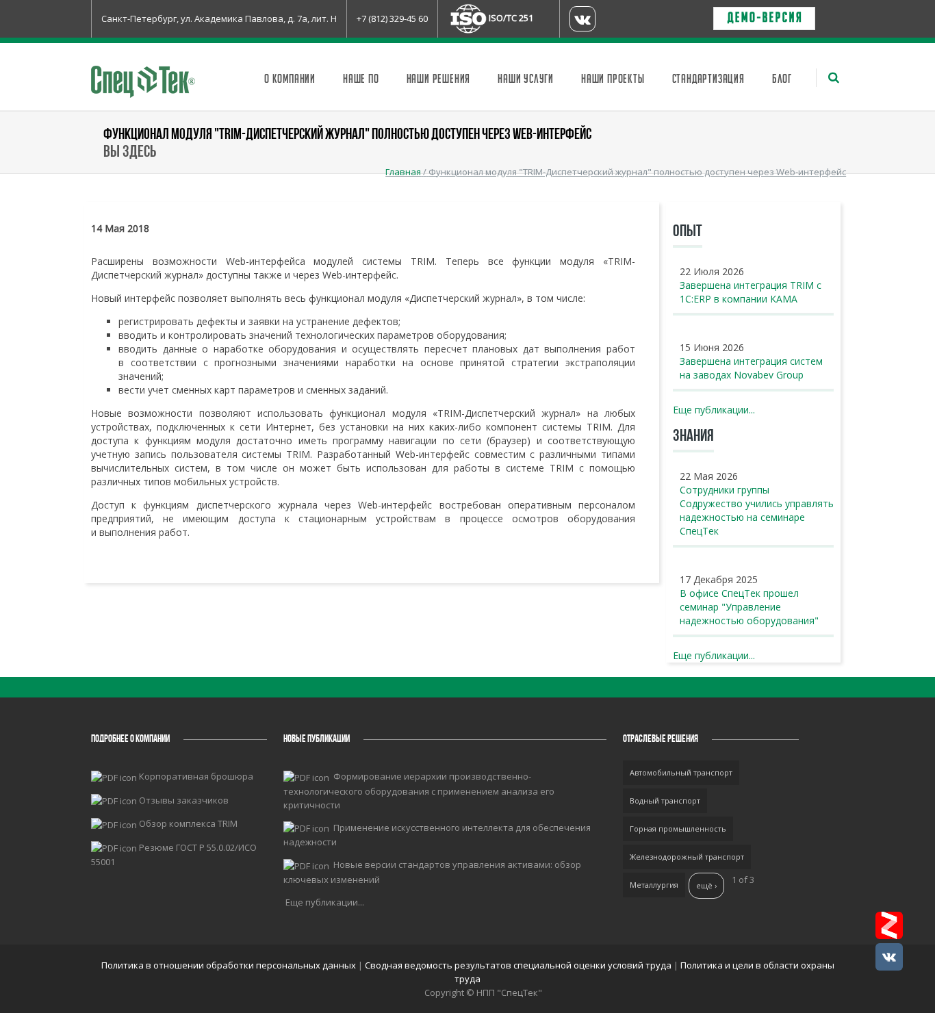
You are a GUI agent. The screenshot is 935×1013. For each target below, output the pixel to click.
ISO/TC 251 (511, 18)
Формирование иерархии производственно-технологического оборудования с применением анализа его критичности (418, 790)
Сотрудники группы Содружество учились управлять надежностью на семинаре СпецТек (757, 510)
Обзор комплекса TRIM (188, 823)
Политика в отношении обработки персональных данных (229, 965)
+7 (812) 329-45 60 (392, 18)
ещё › (706, 885)
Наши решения (439, 79)
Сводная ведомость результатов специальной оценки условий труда (518, 965)
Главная (403, 172)
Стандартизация (708, 79)
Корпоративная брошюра (196, 776)
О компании (290, 79)
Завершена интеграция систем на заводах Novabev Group (751, 368)
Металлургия (654, 885)
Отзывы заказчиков (184, 800)
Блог (782, 79)
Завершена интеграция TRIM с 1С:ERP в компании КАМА (750, 292)
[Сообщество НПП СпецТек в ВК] (889, 957)
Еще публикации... (714, 409)
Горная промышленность (678, 828)
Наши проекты (613, 79)
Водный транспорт (665, 800)
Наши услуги (526, 79)
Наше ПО (361, 79)
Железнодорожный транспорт (687, 856)
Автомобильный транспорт (681, 772)
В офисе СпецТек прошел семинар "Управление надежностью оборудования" (749, 607)
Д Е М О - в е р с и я (764, 18)
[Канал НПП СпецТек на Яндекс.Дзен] (889, 925)
